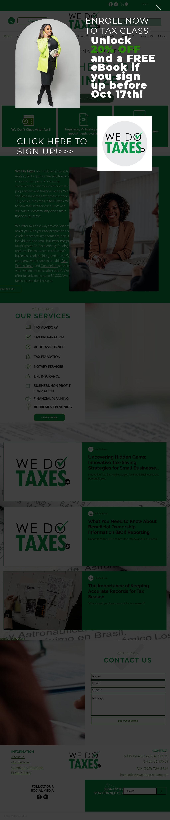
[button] (158, 7)
